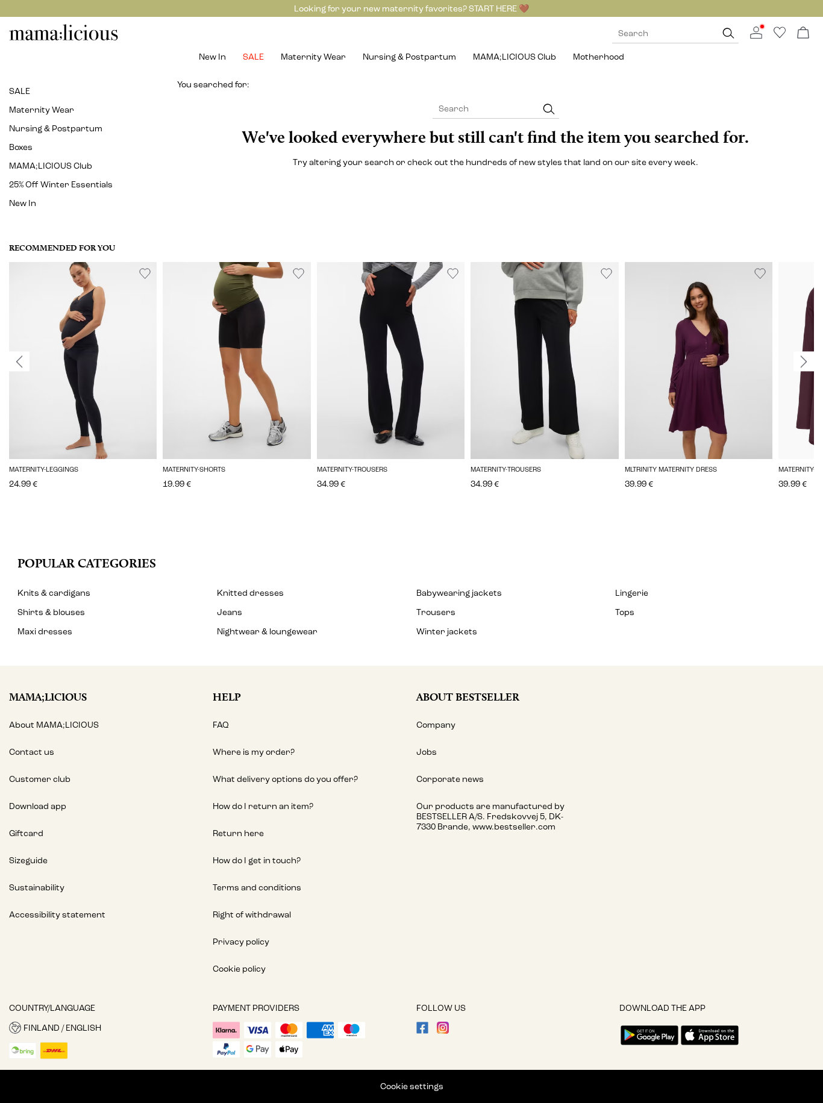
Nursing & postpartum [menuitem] (409, 57)
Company (435, 725)
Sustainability (36, 888)
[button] (83, 360)
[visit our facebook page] (422, 1031)
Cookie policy (239, 969)
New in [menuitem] (212, 57)
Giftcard (26, 833)
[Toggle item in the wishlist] (145, 274)
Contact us (31, 752)
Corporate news (450, 779)
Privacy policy (241, 942)
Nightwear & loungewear (267, 631)
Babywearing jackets (459, 593)
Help (227, 696)
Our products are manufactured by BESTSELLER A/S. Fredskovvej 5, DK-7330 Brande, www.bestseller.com (490, 816)
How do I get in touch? (257, 860)
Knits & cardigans (53, 593)
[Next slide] (803, 361)
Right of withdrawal (252, 915)
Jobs (426, 752)
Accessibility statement (57, 915)
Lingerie (631, 593)
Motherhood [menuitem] (598, 57)
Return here (238, 833)
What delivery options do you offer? (285, 779)
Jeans (229, 612)
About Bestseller (467, 696)
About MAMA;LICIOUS (54, 725)
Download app (37, 806)
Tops (624, 612)
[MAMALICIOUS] (64, 39)
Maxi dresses (44, 631)
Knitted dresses (250, 593)
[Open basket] (803, 33)
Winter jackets (446, 631)
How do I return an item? (263, 806)
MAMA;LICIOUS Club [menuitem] (514, 57)
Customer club (39, 779)
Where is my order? (254, 752)
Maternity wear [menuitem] (313, 57)
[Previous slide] (19, 361)
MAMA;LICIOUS (48, 696)
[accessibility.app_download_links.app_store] (710, 1046)
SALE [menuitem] (253, 57)
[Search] (728, 33)
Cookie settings (411, 1086)
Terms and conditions (257, 888)
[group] (83, 383)
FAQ (221, 725)
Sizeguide (28, 860)
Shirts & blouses (51, 612)
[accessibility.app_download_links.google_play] (649, 1046)
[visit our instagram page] (443, 1031)
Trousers (435, 612)
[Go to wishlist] (780, 36)
